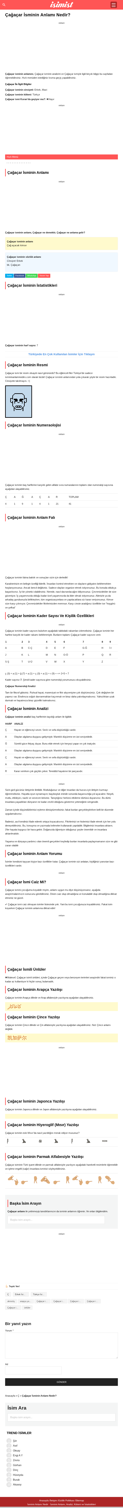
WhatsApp (31, 276)
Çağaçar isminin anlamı (60, 1301)
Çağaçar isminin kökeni (94, 1301)
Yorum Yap (44, 276)
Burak (16, 1479)
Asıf (15, 1445)
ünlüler (27, 1307)
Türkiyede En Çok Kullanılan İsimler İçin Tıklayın (61, 354)
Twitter (9, 276)
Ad (6, 1364)
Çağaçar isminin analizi (43, 1301)
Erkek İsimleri (21, 1294)
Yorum (9, 1330)
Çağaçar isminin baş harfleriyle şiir (77, 1301)
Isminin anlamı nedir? (61, 5)
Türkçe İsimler (39, 1294)
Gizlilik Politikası (66, 1500)
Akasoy (17, 1484)
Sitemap (80, 1500)
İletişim (53, 1500)
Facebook (19, 276)
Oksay (16, 1450)
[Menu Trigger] (114, 5)
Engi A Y (18, 1455)
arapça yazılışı (27, 1301)
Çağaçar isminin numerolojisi (14, 1307)
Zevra (16, 1460)
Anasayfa (10, 1395)
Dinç (15, 1470)
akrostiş (11, 1301)
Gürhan (17, 1465)
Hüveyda (18, 1475)
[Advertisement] (61, 47)
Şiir (15, 1440)
